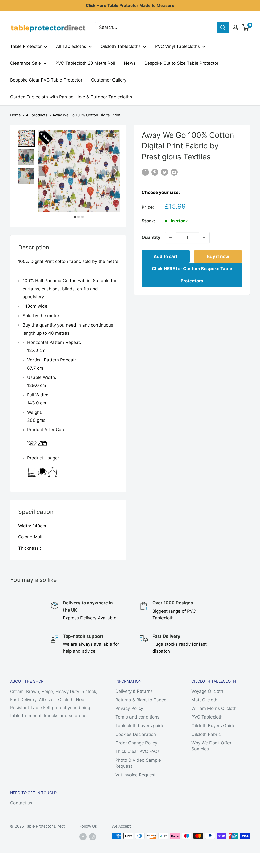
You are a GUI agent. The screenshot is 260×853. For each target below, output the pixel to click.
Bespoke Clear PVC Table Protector (46, 80)
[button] (26, 138)
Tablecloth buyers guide (140, 725)
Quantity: (152, 237)
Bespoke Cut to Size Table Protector (181, 63)
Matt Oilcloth (204, 699)
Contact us (21, 802)
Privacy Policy (129, 708)
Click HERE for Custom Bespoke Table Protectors (192, 274)
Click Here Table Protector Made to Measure (130, 5)
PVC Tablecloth (207, 717)
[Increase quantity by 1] (204, 237)
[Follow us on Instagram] (92, 836)
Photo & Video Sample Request (138, 763)
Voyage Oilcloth (207, 691)
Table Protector (26, 46)
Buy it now (218, 256)
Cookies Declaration (135, 734)
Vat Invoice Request (135, 774)
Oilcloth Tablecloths (121, 46)
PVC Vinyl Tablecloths (177, 46)
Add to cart (165, 256)
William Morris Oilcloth (213, 708)
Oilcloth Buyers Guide (213, 725)
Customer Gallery (108, 80)
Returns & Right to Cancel (141, 699)
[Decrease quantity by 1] (170, 237)
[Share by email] (174, 172)
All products (36, 115)
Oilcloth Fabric (206, 734)
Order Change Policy (136, 743)
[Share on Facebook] (145, 172)
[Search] (223, 27)
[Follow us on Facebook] (83, 836)
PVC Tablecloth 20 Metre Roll (85, 63)
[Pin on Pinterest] (154, 172)
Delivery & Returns (134, 691)
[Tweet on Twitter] (164, 172)
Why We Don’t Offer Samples (211, 746)
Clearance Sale (25, 63)
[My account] (235, 27)
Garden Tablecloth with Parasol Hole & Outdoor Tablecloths (71, 96)
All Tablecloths (71, 46)
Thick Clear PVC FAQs (137, 751)
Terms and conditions (137, 717)
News (130, 63)
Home (15, 115)
